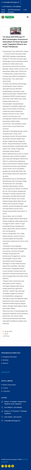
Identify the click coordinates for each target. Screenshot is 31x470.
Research (5, 363)
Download (11, 12)
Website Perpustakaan (9, 385)
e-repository (6, 391)
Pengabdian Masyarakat (10, 357)
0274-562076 (17, 417)
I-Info (25, 10)
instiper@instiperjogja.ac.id (11, 2)
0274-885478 (7, 6)
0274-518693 (8, 417)
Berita (3, 12)
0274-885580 (16, 6)
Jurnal (3, 10)
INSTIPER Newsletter (14, 10)
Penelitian (5, 360)
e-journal (5, 388)
